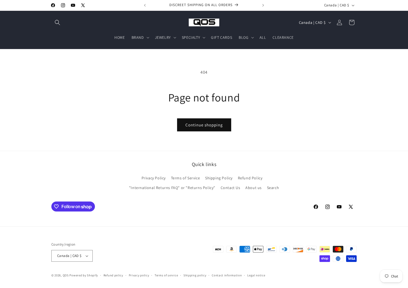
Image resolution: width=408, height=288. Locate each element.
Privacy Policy (154, 177)
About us (253, 187)
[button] (57, 22)
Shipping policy (194, 275)
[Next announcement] (263, 5)
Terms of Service (185, 177)
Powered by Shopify (83, 275)
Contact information (227, 275)
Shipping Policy (219, 177)
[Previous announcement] (145, 5)
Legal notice (256, 275)
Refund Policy (250, 177)
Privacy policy (139, 275)
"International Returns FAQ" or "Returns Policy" (172, 187)
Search (273, 187)
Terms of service (166, 275)
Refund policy (113, 275)
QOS (66, 275)
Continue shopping (204, 125)
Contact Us (230, 187)
